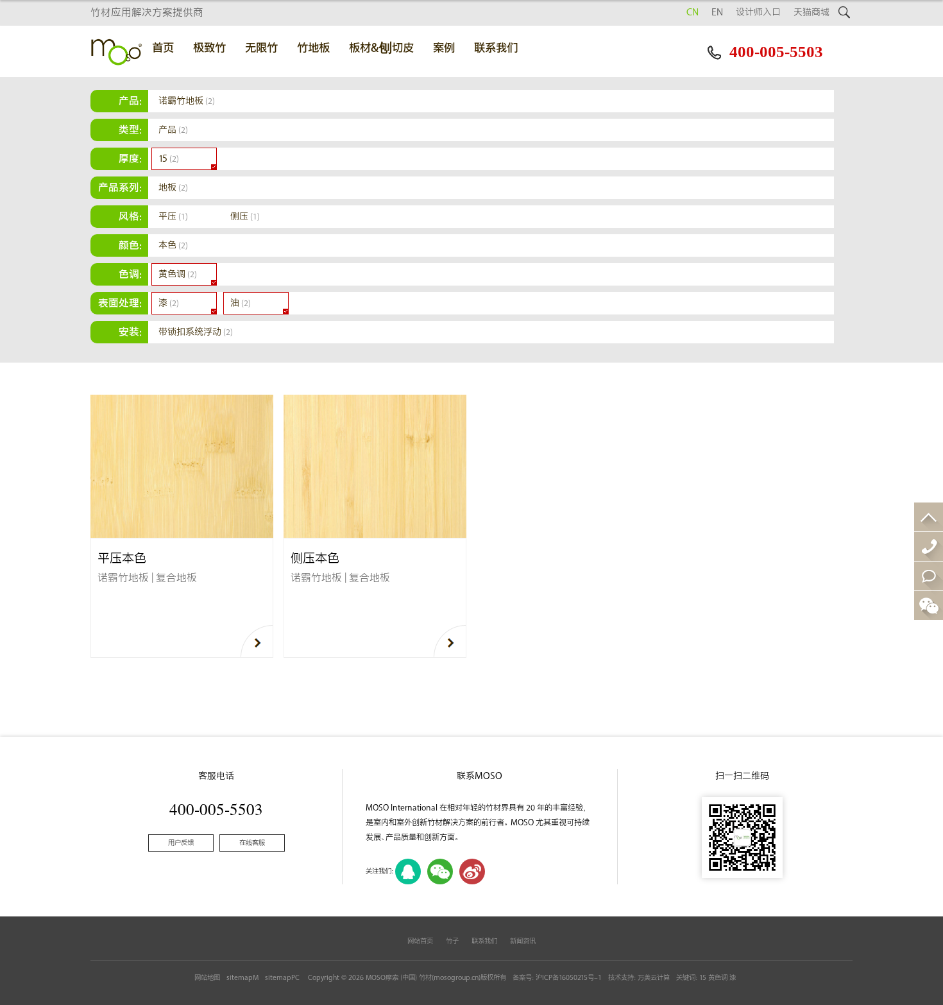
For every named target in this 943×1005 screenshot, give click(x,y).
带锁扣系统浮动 (195, 332)
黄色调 (177, 274)
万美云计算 (654, 978)
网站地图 (207, 978)
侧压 (245, 216)
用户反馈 (181, 843)
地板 (173, 187)
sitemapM (242, 978)
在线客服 (252, 843)
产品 (173, 130)
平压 (173, 216)
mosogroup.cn (456, 978)
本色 (173, 245)
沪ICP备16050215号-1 (569, 978)
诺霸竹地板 (186, 101)
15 (168, 158)
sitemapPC (282, 978)
